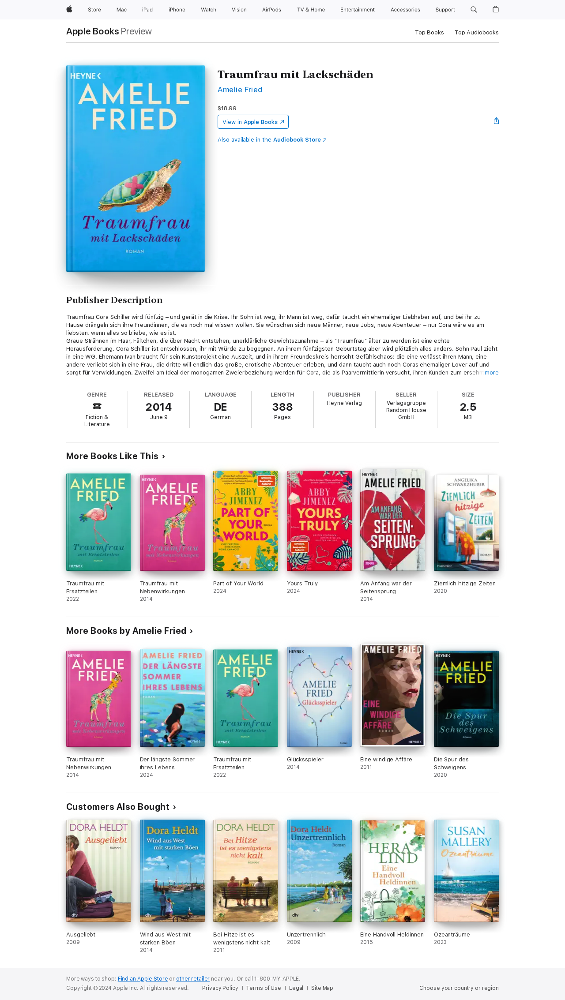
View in (250, 122)
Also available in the (269, 139)
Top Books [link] (429, 32)
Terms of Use (263, 988)
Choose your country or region (459, 988)
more (492, 372)
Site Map (322, 988)
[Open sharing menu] (497, 122)
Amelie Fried (240, 89)
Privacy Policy (220, 988)
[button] (474, 9)
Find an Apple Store (143, 979)
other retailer (193, 979)
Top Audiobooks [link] (477, 32)
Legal (296, 988)
